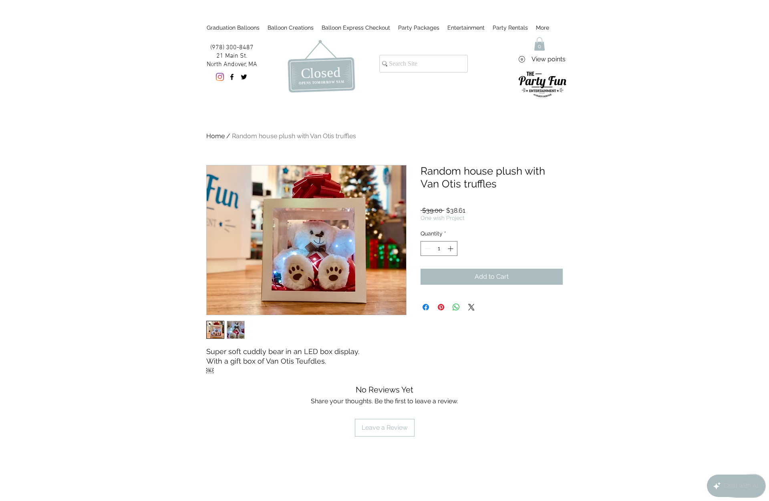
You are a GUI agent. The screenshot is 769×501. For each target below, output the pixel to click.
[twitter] (244, 77)
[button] (539, 43)
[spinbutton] (439, 248)
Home (215, 136)
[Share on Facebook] (426, 307)
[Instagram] (220, 77)
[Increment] (451, 248)
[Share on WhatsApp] (456, 307)
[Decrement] (427, 248)
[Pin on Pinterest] (441, 307)
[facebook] (232, 77)
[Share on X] (471, 307)
